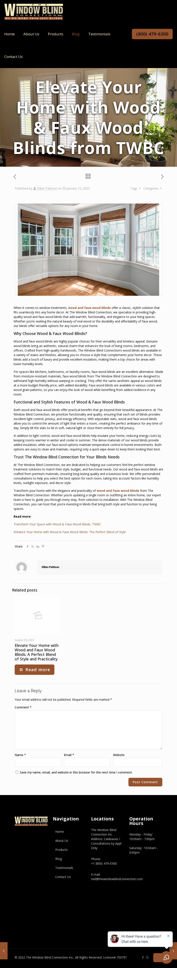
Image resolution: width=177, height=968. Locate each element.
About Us (61, 841)
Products (61, 850)
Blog (58, 859)
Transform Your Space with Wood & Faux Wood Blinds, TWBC (57, 524)
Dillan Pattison (47, 188)
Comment (23, 707)
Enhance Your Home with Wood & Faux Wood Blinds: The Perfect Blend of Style (70, 532)
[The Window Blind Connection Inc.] (33, 11)
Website (119, 755)
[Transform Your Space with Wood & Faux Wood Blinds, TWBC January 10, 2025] (173, 950)
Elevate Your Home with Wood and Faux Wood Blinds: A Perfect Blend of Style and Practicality (36, 652)
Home (59, 831)
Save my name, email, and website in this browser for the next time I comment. (76, 772)
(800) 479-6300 (152, 34)
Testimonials (64, 868)
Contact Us (63, 877)
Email (69, 755)
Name (20, 755)
